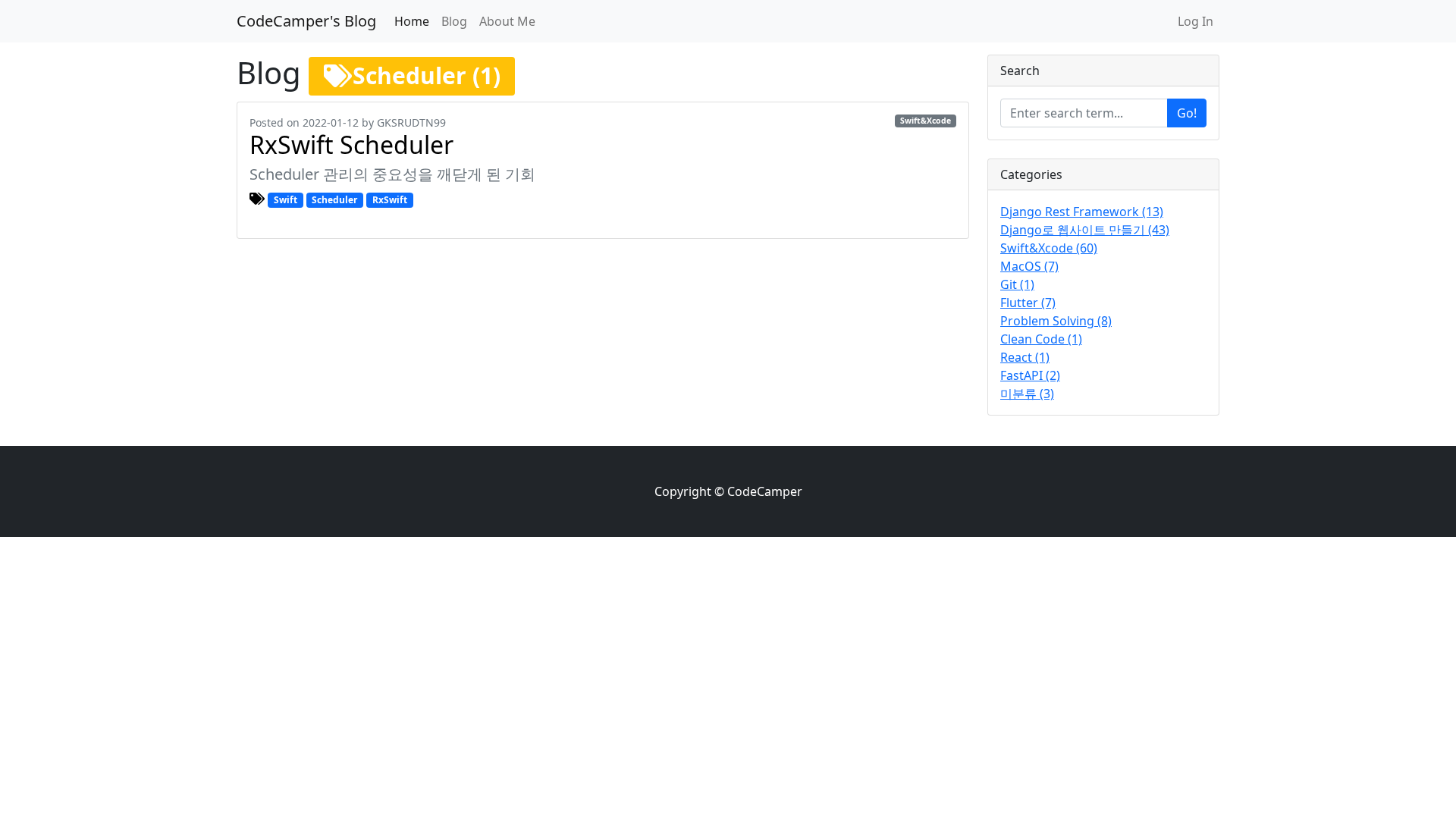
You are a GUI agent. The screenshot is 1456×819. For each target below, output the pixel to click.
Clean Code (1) (1041, 339)
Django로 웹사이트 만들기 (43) (1084, 229)
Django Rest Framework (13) (1081, 211)
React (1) (1025, 357)
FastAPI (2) (1030, 375)
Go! (1187, 113)
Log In (1195, 21)
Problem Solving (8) (1056, 320)
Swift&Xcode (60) (1048, 248)
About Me (507, 21)
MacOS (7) (1029, 266)
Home (411, 21)
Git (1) (1017, 284)
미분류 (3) (1027, 393)
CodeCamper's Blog (306, 21)
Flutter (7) (1028, 302)
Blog (454, 21)
